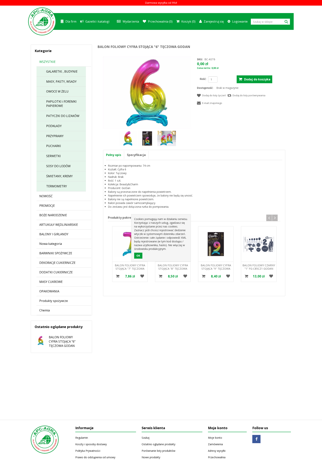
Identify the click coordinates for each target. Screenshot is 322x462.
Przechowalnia (216, 457)
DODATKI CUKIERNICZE (56, 272)
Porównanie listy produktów (158, 450)
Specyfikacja (136, 155)
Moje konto (215, 437)
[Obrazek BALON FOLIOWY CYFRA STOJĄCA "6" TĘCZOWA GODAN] (128, 138)
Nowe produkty (151, 457)
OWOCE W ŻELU (57, 91)
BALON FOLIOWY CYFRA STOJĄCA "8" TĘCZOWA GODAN (130, 268)
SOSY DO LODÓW (58, 166)
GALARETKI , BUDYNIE (62, 71)
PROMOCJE (47, 206)
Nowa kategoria (50, 244)
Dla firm (70, 21)
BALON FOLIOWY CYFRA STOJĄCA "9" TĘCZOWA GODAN (173, 268)
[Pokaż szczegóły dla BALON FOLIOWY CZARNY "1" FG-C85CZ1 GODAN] (215, 244)
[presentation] (269, 218)
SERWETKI (53, 156)
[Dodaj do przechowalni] (142, 276)
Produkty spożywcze (53, 301)
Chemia (44, 310)
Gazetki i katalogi (97, 21)
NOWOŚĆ (46, 196)
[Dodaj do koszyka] (117, 276)
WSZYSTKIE (47, 62)
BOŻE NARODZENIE (53, 215)
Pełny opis (113, 155)
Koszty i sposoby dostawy (91, 444)
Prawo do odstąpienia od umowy (95, 457)
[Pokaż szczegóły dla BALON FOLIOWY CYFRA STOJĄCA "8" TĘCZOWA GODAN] (129, 244)
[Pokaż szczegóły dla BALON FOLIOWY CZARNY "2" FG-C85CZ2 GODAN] (258, 244)
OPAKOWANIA (49, 291)
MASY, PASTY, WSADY (61, 81)
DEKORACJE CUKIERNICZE (57, 263)
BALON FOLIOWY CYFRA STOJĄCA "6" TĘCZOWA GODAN (62, 341)
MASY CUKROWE (51, 282)
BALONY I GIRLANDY (53, 234)
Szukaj (145, 437)
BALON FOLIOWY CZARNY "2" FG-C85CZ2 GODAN (258, 266)
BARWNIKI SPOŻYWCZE (55, 253)
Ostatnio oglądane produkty (158, 444)
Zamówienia (215, 444)
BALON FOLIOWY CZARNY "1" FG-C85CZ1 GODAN (215, 266)
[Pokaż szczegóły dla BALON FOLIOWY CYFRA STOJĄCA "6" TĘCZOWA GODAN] (39, 339)
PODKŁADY (54, 126)
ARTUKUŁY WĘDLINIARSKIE (58, 225)
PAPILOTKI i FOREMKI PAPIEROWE (61, 103)
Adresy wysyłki (216, 450)
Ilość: (203, 79)
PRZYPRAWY (55, 136)
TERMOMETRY (56, 186)
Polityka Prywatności (87, 450)
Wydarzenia (131, 21)
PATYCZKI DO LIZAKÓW (62, 116)
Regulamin (81, 437)
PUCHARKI (53, 146)
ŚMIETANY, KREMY (59, 176)
